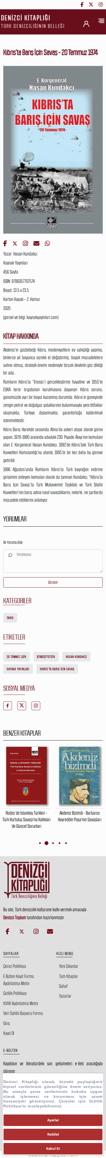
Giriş (6, 1023)
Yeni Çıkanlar (68, 966)
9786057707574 (46, 657)
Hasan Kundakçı (76, 657)
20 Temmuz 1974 (16, 657)
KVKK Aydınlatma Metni (20, 1003)
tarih (10, 618)
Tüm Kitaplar (68, 976)
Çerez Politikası (14, 966)
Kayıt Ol (8, 1033)
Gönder (53, 582)
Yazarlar (65, 996)
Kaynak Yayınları (18, 669)
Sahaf (63, 986)
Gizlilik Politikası (15, 993)
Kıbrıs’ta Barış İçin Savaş (57, 669)
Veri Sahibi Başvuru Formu (23, 1013)
